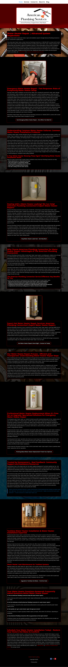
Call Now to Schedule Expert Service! (35, 52)
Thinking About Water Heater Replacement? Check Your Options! (34, 451)
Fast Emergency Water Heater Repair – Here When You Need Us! (34, 120)
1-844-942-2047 (21, 52)
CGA (32, 657)
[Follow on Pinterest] (55, 659)
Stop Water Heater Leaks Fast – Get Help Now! (34, 238)
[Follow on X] (53, 659)
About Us (42, 2)
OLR (29, 657)
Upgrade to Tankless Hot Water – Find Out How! (34, 581)
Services (26, 2)
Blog (47, 2)
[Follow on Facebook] (51, 659)
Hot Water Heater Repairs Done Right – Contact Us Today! (34, 343)
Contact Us (34, 2)
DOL (35, 657)
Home (21, 2)
